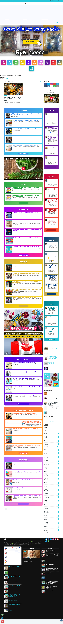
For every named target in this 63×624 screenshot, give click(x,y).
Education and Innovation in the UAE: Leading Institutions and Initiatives (53, 403)
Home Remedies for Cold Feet (50, 564)
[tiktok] (55, 539)
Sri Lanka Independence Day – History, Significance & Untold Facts (52, 149)
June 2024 (51, 468)
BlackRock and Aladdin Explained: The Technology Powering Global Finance (27, 128)
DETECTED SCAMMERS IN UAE (50, 550)
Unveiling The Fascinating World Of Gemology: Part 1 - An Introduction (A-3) (14, 576)
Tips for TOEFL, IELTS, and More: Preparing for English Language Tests (25, 120)
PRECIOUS (22, 63)
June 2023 (51, 485)
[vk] (48, 86)
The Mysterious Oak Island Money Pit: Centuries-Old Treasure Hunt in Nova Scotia (12, 99)
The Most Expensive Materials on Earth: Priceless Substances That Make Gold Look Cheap (52, 190)
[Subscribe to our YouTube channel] (2, 621)
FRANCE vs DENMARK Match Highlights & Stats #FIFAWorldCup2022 (52, 362)
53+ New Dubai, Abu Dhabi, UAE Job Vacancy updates (51, 561)
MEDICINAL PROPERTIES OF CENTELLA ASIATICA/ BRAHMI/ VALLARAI (14, 571)
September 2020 (51, 529)
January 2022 (51, 507)
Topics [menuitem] (21, 3)
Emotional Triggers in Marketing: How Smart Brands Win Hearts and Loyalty (27, 471)
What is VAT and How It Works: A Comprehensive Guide (52, 285)
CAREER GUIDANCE (23, 360)
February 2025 (51, 457)
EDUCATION (9, 63)
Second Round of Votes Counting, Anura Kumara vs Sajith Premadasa (14, 581)
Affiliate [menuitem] (40, 3)
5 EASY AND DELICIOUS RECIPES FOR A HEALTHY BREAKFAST (51, 587)
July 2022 (51, 500)
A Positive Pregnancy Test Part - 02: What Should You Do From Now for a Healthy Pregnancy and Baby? (48, 22)
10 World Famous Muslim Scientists (14, 604)
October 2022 (51, 496)
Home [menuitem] (18, 3)
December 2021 (51, 508)
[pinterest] (55, 1)
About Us (8, 0)
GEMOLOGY (53, 63)
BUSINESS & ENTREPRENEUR (23, 410)
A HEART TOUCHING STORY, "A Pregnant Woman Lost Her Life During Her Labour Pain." (53, 357)
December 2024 (51, 460)
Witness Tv (24, 616)
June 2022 (51, 501)
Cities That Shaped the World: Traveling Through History (52, 128)
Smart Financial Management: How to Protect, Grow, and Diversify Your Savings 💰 (52, 255)
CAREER (28, 63)
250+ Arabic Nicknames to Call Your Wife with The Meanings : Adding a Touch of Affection (52, 398)
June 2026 (51, 436)
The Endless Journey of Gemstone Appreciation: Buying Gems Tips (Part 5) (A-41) (52, 201)
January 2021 (51, 523)
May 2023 (51, 486)
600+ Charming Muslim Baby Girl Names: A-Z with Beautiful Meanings (31, 559)
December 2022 (51, 493)
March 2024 (51, 472)
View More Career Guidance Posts (23, 403)
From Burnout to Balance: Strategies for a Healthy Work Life (24, 362)
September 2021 (51, 512)
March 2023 (51, 489)
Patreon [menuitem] (30, 3)
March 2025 (51, 456)
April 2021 (51, 519)
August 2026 (51, 433)
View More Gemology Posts (51, 230)
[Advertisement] (31, 11)
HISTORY (47, 63)
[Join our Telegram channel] (2, 618)
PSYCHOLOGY (41, 63)
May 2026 (51, 437)
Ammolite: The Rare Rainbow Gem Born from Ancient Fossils (24, 264)
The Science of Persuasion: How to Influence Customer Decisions (24, 487)
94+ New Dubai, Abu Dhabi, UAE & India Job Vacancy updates (52, 591)
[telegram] (57, 84)
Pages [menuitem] (25, 3)
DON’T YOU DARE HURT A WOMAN (13, 566)
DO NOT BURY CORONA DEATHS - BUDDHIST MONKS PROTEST (13, 600)
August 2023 (51, 482)
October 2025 (51, 446)
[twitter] (52, 1)
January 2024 (51, 475)
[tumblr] (45, 86)
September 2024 (51, 464)
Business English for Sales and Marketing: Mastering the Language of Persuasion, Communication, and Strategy (24, 372)
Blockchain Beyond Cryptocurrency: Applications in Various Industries (26, 212)
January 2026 (51, 443)
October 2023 (51, 479)
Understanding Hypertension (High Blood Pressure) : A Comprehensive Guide (52, 569)
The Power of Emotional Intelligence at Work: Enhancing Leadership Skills (26, 395)
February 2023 (51, 490)
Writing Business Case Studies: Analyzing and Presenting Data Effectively (26, 386)
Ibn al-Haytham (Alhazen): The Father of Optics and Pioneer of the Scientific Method (52, 158)
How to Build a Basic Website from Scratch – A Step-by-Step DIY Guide (26, 246)
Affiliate (16, 0)
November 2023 (51, 478)
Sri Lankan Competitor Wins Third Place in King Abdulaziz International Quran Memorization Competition (13, 22)
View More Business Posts (23, 453)
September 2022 (51, 497)
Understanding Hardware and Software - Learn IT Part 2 (52, 573)
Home (5, 0)
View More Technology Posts (23, 255)
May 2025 (51, 453)
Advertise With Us (12, 0)
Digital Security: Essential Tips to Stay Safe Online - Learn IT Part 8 (25, 237)
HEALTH (16, 63)
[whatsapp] (58, 1)
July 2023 (51, 483)
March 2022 (51, 504)
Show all (41, 81)
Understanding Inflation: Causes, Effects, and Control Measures (52, 276)
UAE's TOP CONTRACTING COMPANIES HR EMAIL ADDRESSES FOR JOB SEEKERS (52, 577)
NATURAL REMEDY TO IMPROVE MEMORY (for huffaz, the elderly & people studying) (53, 348)
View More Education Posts (23, 153)
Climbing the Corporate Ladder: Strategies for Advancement (24, 378)
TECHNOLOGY (3, 63)
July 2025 (51, 450)
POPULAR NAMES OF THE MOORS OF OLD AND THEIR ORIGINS (53, 393)
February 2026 (51, 441)
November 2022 (51, 494)
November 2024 (51, 461)
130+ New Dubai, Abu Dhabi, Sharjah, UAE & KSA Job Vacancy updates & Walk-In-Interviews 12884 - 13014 (52, 582)
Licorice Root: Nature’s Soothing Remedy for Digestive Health (53, 408)
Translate (6, 78)
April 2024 (51, 471)
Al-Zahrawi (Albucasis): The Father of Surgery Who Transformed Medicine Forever (52, 138)
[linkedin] (46, 539)
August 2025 (51, 449)
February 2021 (51, 522)
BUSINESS (34, 63)
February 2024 (51, 474)
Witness (6, 103)
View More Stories (51, 339)
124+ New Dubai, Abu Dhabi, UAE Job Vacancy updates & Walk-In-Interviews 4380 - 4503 (14, 595)
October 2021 (51, 511)
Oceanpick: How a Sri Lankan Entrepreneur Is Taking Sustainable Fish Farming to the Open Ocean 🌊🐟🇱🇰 (31, 422)
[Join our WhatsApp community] (2, 614)
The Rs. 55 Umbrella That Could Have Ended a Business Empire (31, 22)
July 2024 (51, 467)
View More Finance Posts (51, 294)
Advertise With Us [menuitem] (34, 3)
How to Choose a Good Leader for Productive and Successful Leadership (14, 610)
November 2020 (51, 526)
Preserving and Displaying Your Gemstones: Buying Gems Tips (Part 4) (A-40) (52, 221)
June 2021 (51, 516)
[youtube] (56, 1)
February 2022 (51, 505)
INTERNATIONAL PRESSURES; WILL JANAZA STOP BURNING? (53, 352)
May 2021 (51, 518)
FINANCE (59, 63)
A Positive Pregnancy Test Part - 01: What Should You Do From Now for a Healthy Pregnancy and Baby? (52, 329)
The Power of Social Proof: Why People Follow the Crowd (23, 137)
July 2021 (51, 515)
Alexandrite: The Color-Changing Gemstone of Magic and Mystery (25, 297)
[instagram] (53, 1)
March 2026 (51, 440)
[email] (57, 86)
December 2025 (51, 444)
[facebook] (50, 1)
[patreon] (51, 86)
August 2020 (51, 530)
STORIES (31, 69)
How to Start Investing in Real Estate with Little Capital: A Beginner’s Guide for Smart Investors (52, 266)
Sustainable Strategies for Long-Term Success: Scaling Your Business (25, 145)
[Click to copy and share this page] (61, 620)
